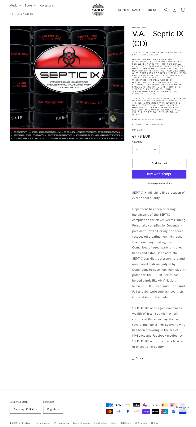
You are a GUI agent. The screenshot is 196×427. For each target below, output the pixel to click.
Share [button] (139, 358)
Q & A (154, 423)
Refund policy (43, 423)
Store (114, 423)
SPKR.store (25, 423)
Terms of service (82, 423)
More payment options (159, 183)
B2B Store (125, 423)
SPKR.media (141, 423)
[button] (14, 6)
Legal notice (100, 423)
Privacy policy (61, 423)
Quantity (137, 141)
